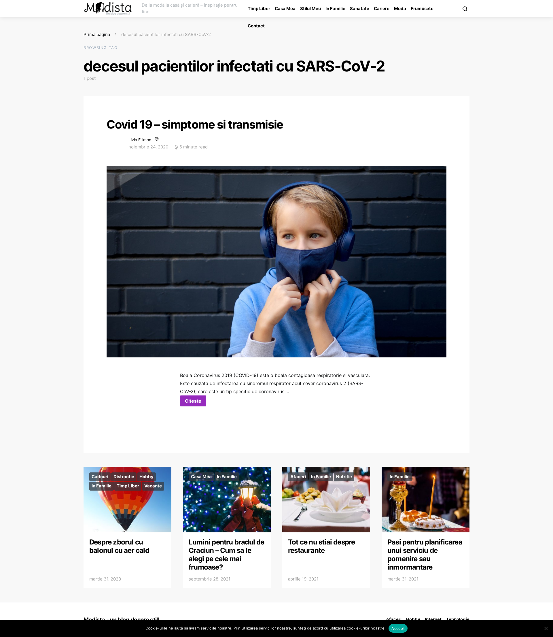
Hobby (146, 476)
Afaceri (298, 476)
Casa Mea (285, 8)
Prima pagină (97, 34)
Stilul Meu (310, 8)
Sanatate (359, 8)
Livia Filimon (139, 139)
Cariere (381, 8)
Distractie (123, 476)
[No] (546, 628)
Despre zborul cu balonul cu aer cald (119, 546)
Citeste (193, 401)
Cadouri (100, 476)
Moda (400, 8)
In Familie (335, 8)
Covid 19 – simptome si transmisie (195, 124)
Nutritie (344, 476)
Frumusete (422, 8)
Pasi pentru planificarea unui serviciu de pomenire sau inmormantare (424, 554)
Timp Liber (259, 8)
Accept (398, 628)
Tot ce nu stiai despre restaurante (321, 546)
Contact (256, 26)
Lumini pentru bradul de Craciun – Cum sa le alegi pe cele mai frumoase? (226, 554)
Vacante (153, 486)
